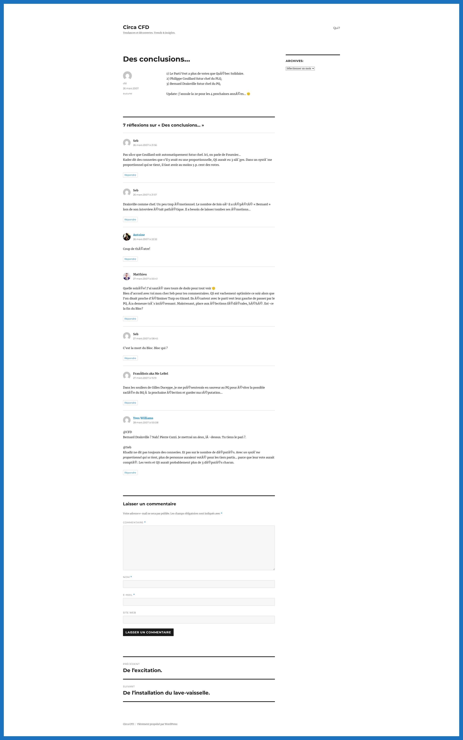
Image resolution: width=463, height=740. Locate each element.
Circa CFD (136, 27)
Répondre (130, 174)
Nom (127, 577)
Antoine (139, 235)
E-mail (129, 594)
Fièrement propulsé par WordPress (157, 724)
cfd (125, 83)
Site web (129, 612)
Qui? (336, 28)
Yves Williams (143, 418)
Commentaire (134, 522)
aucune (127, 93)
